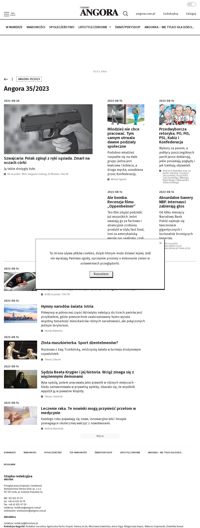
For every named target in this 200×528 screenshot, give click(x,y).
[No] (160, 243)
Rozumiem (101, 274)
